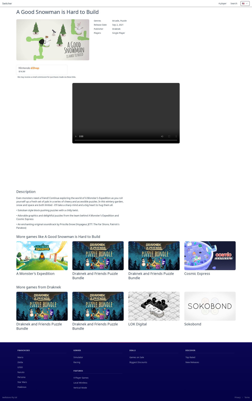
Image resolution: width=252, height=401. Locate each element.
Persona (21, 377)
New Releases (192, 362)
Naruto (21, 372)
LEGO (20, 367)
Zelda (20, 362)
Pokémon (22, 387)
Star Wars (22, 382)
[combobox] (245, 3)
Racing (77, 362)
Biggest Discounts (138, 362)
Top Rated (190, 357)
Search (234, 3)
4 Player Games (81, 377)
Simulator (78, 357)
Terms (247, 397)
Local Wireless (80, 382)
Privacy (237, 397)
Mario (20, 357)
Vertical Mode (80, 387)
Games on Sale (137, 357)
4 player (222, 3)
